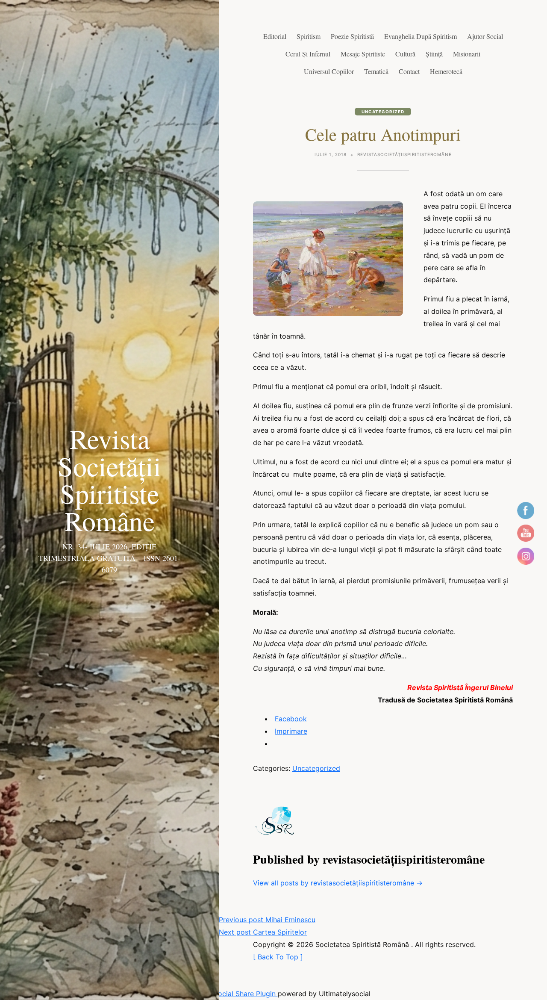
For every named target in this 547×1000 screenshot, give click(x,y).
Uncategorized (383, 111)
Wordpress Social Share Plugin (227, 993)
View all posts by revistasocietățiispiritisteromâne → (338, 883)
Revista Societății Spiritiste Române (109, 479)
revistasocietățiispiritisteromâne (404, 154)
